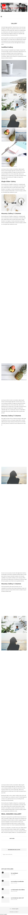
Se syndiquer (14, 873)
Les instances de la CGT (17, 898)
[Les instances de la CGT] (5, 900)
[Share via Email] (17, 838)
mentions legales (3, 914)
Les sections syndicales (17, 881)
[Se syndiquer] (5, 875)
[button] (3, 202)
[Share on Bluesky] (16, 838)
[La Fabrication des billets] (5, 891)
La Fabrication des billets (18, 889)
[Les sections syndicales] (5, 883)
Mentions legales (15, 908)
